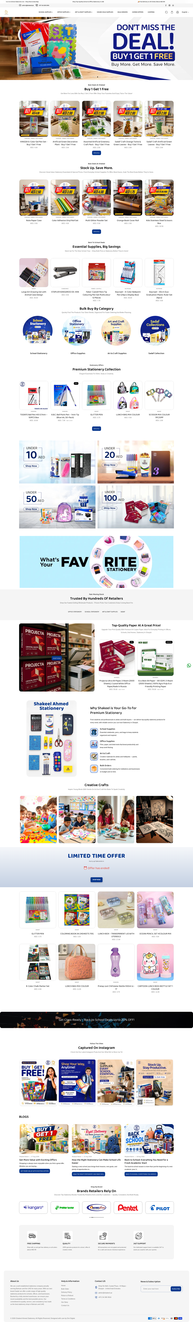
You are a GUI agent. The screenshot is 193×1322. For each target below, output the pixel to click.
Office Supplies (78, 353)
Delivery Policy (66, 1292)
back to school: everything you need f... (141, 1174)
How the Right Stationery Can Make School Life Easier (96, 1161)
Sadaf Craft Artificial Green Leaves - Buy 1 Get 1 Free (128, 143)
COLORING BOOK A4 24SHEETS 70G (77, 933)
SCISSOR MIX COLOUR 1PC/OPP (128, 416)
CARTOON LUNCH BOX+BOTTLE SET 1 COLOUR (155, 987)
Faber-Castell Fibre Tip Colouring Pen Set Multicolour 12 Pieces (65, 295)
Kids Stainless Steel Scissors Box (128, 222)
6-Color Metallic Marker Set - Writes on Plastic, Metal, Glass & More (159, 417)
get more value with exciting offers (35, 1171)
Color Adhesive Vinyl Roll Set (34, 220)
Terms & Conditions (68, 1299)
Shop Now (57, 658)
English (184, 12)
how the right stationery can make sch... (88, 1174)
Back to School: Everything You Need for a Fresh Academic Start (146, 1161)
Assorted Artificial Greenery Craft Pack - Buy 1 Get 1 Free (65, 143)
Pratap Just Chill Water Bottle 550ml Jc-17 (116, 987)
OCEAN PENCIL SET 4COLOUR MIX (155, 933)
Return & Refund (67, 1295)
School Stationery (38, 353)
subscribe (176, 1288)
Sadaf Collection (156, 353)
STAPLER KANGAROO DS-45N (34, 292)
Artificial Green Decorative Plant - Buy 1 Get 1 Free (33, 143)
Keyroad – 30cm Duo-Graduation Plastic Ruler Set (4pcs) (128, 295)
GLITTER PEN (65, 414)
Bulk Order (65, 1289)
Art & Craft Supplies (117, 353)
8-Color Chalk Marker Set (37, 986)
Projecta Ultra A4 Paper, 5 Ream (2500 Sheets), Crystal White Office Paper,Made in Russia (116, 683)
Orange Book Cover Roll (96, 220)
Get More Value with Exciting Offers (38, 1159)
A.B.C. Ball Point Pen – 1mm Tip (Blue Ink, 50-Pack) (34, 416)
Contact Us (65, 1305)
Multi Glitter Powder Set (65, 220)
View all (96, 153)
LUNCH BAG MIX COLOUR (96, 414)
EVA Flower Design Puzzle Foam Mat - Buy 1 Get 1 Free (159, 143)
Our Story (64, 1302)
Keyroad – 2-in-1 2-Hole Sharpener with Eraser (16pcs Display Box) (159, 295)
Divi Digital (71, 1318)
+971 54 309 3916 (104, 1297)
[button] (172, 12)
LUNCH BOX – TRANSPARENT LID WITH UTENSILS (116, 935)
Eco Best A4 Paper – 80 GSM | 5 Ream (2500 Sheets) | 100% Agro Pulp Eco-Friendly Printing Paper (155, 683)
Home (63, 1285)
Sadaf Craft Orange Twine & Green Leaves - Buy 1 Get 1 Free (96, 143)
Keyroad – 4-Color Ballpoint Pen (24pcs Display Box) (96, 293)
